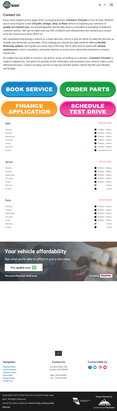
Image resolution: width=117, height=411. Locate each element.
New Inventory (9, 367)
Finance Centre (9, 372)
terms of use (34, 403)
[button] (24, 267)
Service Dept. (9, 378)
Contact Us (8, 381)
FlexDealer (110, 407)
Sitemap (6, 407)
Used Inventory (9, 370)
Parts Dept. (8, 375)
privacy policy (47, 403)
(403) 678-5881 (90, 5)
